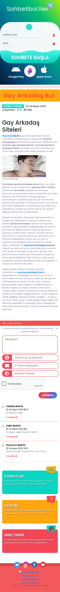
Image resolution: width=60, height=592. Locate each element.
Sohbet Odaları (13, 106)
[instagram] (26, 565)
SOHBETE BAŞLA (30, 57)
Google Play (16, 77)
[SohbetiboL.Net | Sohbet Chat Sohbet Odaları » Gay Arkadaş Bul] (30, 578)
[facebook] (34, 565)
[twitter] (17, 565)
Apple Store (43, 77)
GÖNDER (47, 395)
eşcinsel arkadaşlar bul (37, 245)
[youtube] (43, 565)
